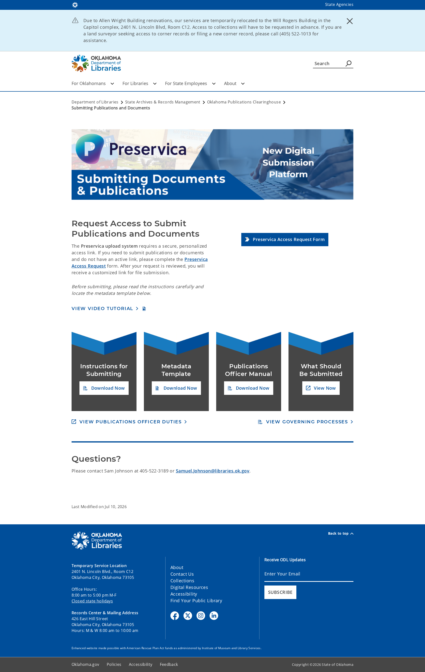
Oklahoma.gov (85, 664)
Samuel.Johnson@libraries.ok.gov (212, 471)
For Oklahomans (89, 83)
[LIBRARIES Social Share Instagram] (201, 615)
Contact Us (182, 574)
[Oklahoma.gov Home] (75, 4)
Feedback (169, 664)
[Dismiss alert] (349, 21)
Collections (182, 581)
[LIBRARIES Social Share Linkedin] (214, 615)
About (230, 83)
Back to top (338, 533)
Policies (114, 664)
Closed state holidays (92, 601)
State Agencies (339, 4)
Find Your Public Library (196, 600)
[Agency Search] (348, 63)
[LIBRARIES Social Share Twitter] (187, 615)
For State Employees (186, 83)
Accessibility (183, 594)
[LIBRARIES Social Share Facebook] (174, 615)
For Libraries (135, 83)
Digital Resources (189, 587)
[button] (284, 239)
